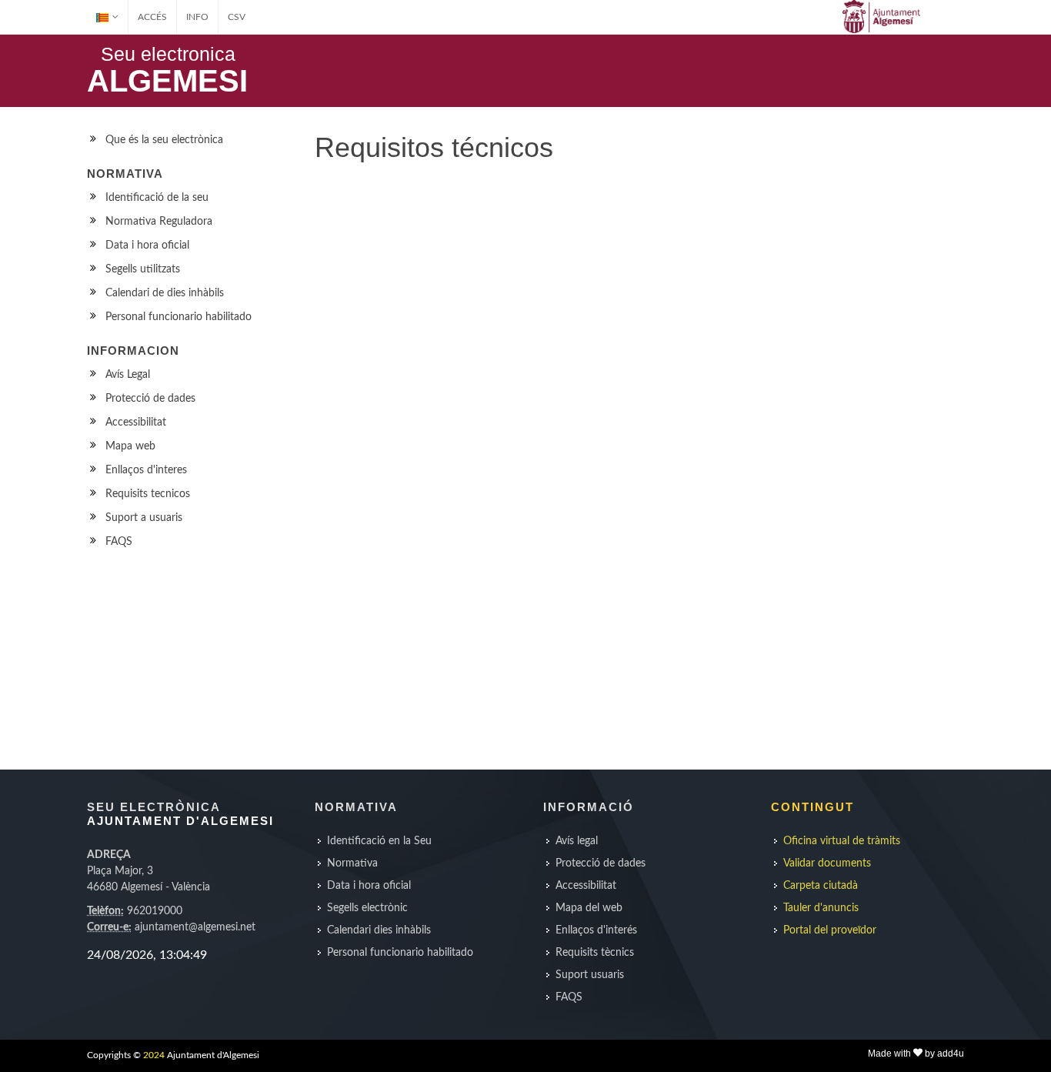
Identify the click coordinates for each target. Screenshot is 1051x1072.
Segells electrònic (367, 908)
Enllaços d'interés (596, 930)
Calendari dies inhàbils (379, 930)
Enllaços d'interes (146, 470)
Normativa (352, 863)
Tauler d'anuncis (821, 908)
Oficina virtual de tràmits (841, 841)
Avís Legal (127, 374)
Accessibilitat (135, 422)
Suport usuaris (590, 975)
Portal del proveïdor (829, 930)
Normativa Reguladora (158, 221)
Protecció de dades (150, 398)
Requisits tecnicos (147, 494)
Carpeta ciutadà (820, 885)
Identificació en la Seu (379, 841)
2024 (154, 1055)
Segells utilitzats (142, 269)
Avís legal (577, 841)
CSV (236, 17)
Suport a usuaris (143, 518)
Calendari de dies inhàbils (164, 293)
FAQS (118, 541)
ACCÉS (152, 17)
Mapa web (130, 446)
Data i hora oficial (147, 245)
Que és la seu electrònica (164, 140)
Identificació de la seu (157, 197)
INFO (197, 17)
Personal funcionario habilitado (178, 317)
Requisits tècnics (595, 952)
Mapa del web (589, 908)
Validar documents (827, 863)
